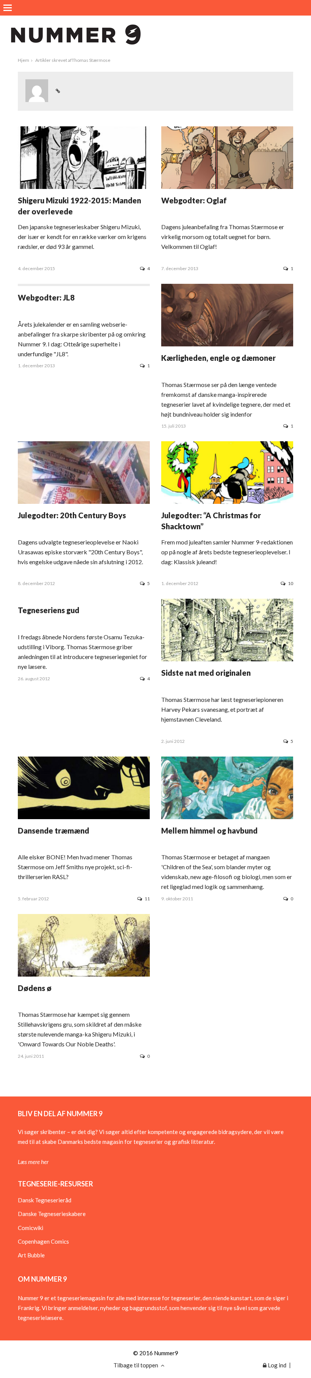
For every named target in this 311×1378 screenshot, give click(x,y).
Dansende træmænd (53, 830)
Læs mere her (33, 1161)
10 (290, 583)
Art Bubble (31, 1255)
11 (147, 898)
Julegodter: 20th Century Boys (72, 515)
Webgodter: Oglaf (194, 200)
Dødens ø (35, 988)
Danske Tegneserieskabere (52, 1213)
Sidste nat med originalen (206, 672)
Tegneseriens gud (48, 610)
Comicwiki (30, 1227)
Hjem (23, 60)
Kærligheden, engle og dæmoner (218, 357)
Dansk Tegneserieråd (44, 1200)
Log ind (276, 1365)
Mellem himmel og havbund (209, 830)
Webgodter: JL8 (46, 297)
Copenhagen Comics (43, 1241)
